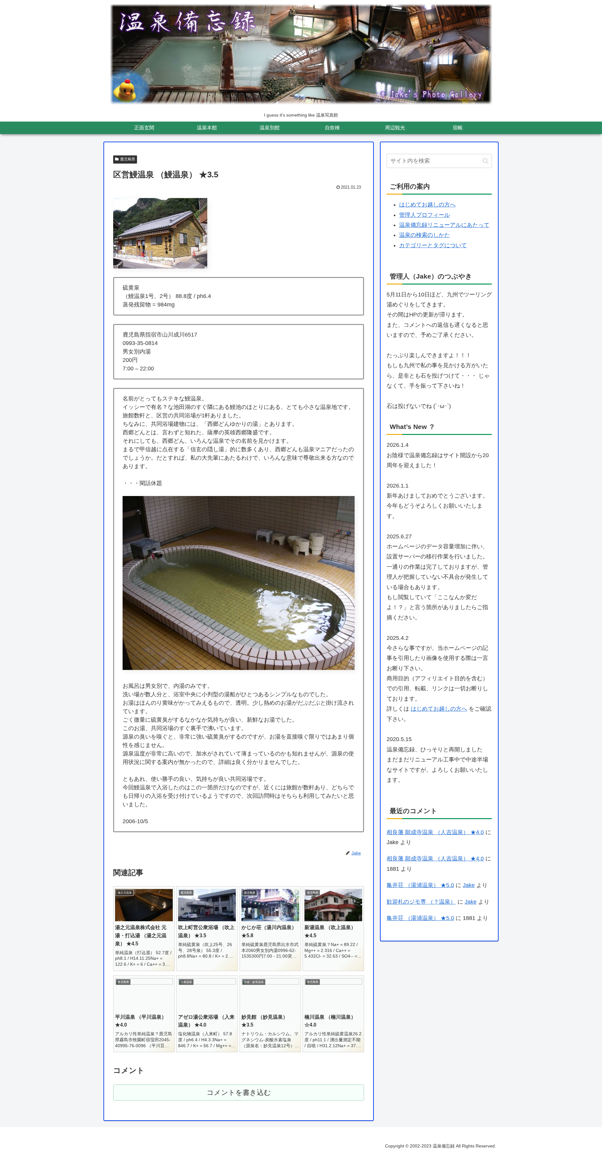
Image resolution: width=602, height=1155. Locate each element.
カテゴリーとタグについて (433, 245)
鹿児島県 (127, 159)
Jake (469, 885)
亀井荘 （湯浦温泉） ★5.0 (420, 885)
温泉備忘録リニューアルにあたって (444, 225)
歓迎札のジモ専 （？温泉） (421, 902)
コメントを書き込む (239, 1092)
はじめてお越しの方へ (427, 204)
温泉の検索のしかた (424, 235)
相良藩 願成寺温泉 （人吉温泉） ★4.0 (435, 832)
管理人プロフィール (424, 215)
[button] (485, 161)
